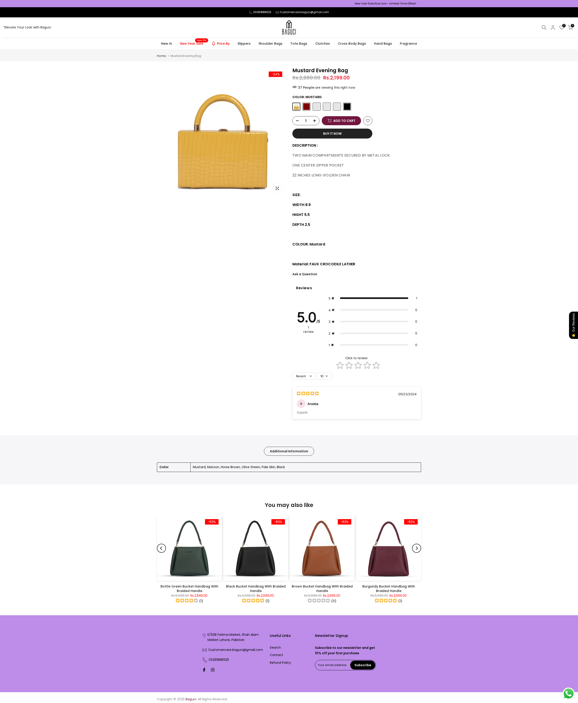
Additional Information (289, 451)
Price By (223, 43)
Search (275, 647)
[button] (373, 298)
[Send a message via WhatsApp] (569, 694)
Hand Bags (383, 43)
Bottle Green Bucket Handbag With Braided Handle (189, 588)
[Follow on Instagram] (213, 670)
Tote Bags (298, 43)
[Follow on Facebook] (204, 670)
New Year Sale (193, 43)
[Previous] (161, 548)
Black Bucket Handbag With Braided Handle (256, 588)
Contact (276, 655)
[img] (308, 394)
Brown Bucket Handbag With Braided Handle (322, 588)
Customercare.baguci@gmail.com (304, 12)
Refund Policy (280, 662)
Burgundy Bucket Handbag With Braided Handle (388, 588)
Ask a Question (304, 274)
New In (166, 43)
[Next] (416, 548)
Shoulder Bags (270, 43)
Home (161, 55)
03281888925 (262, 12)
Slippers (244, 43)
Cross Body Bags (352, 43)
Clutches (322, 43)
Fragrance (408, 43)
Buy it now (332, 133)
